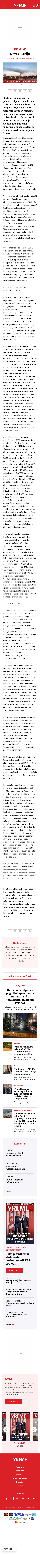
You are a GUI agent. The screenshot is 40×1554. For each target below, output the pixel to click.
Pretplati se (14, 1270)
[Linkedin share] (30, 91)
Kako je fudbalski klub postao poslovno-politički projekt (18, 1258)
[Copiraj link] (25, 91)
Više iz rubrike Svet (20, 976)
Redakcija (20, 1467)
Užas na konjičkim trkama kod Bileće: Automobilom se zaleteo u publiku (23, 1050)
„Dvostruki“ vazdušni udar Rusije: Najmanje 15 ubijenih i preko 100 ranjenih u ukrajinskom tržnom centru (25, 1120)
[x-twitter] (12, 1498)
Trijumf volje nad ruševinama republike (14, 1181)
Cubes (32, 1507)
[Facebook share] (10, 91)
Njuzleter (20, 1482)
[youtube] (17, 1498)
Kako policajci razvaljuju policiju (18, 1281)
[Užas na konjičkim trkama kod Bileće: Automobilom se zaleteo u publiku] (7, 1046)
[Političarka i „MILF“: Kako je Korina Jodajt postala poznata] (7, 1069)
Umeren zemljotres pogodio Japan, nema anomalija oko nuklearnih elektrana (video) (20, 997)
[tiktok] (28, 1498)
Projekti (20, 1486)
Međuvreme (29, 952)
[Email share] (20, 91)
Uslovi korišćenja (20, 1478)
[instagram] (22, 1498)
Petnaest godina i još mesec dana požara (14, 1154)
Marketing (20, 1474)
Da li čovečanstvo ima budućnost (17, 1315)
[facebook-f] (6, 1498)
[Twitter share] (15, 91)
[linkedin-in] (33, 1498)
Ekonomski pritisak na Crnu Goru (20, 1304)
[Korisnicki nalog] (34, 6)
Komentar (20, 1143)
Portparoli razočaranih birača (15, 1167)
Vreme (13, 1507)
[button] (6, 1430)
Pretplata (20, 1471)
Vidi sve (9, 1191)
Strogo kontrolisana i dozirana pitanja (16, 1293)
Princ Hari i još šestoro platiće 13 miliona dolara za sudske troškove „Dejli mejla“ (23, 1094)
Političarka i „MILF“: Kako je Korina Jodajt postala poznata (25, 1071)
